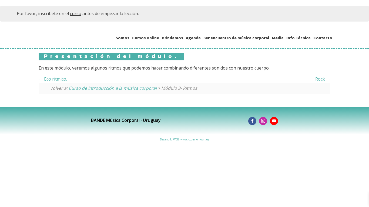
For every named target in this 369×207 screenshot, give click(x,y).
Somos (122, 37)
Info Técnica (298, 37)
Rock (320, 79)
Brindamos (172, 37)
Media (278, 37)
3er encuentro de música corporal (236, 37)
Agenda (193, 37)
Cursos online (145, 37)
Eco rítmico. (55, 79)
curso (75, 13)
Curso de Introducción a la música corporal (113, 88)
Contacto (322, 37)
